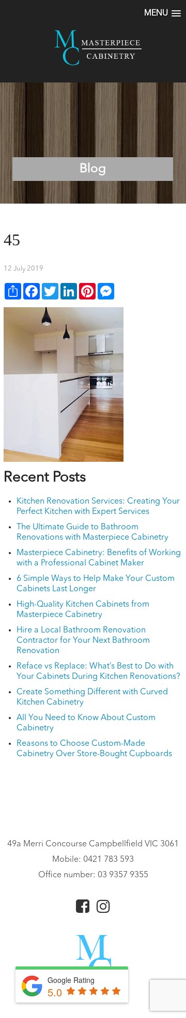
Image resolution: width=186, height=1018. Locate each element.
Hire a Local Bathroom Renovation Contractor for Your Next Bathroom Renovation (83, 640)
